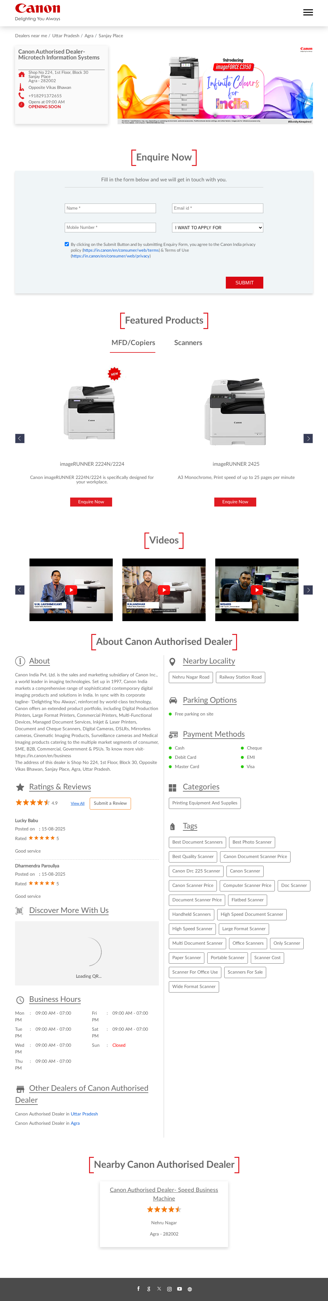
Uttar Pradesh (65, 36)
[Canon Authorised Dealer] (37, 12)
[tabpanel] (215, 85)
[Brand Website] (189, 1289)
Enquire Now (91, 502)
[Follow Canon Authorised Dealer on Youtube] (179, 1289)
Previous (20, 590)
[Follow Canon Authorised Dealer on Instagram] (169, 1289)
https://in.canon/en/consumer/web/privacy (111, 256)
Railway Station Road (240, 677)
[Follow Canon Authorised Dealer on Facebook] (138, 1289)
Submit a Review (110, 803)
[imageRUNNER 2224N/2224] (92, 412)
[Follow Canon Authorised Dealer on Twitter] (158, 1289)
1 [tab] (215, 115)
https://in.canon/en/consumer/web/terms (121, 250)
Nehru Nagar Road (190, 677)
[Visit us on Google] (148, 1289)
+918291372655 (45, 96)
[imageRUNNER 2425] (236, 412)
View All (78, 803)
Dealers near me (31, 36)
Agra (89, 36)
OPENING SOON (45, 107)
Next (308, 438)
